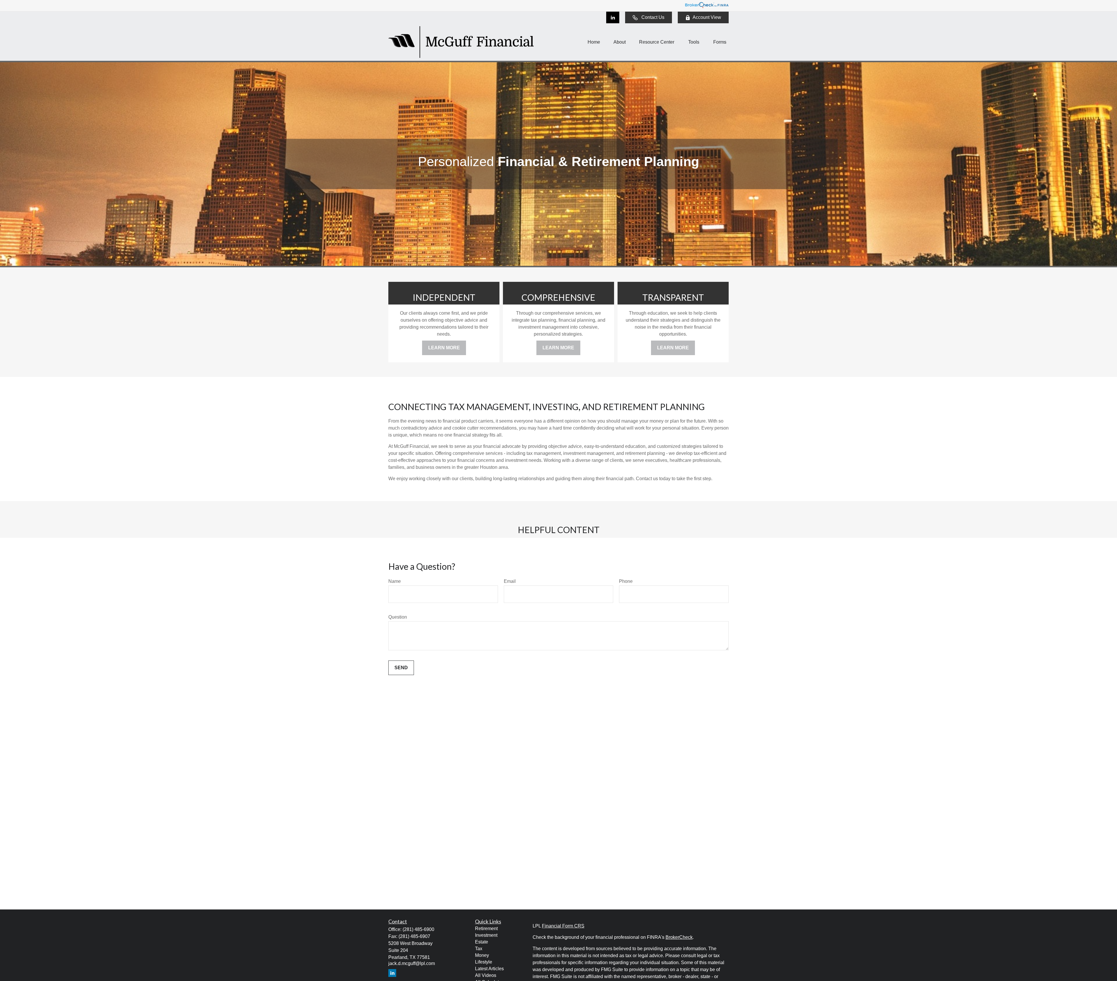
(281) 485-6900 (418, 929)
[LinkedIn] (612, 17)
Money (482, 955)
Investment (486, 935)
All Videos (485, 975)
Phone (626, 581)
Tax (478, 948)
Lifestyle (483, 961)
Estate (481, 941)
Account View (707, 17)
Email (510, 581)
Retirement (486, 928)
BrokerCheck (679, 937)
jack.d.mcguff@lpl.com (411, 963)
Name (394, 581)
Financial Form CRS (563, 925)
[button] (593, 42)
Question (397, 617)
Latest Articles (489, 968)
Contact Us (652, 17)
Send (401, 667)
